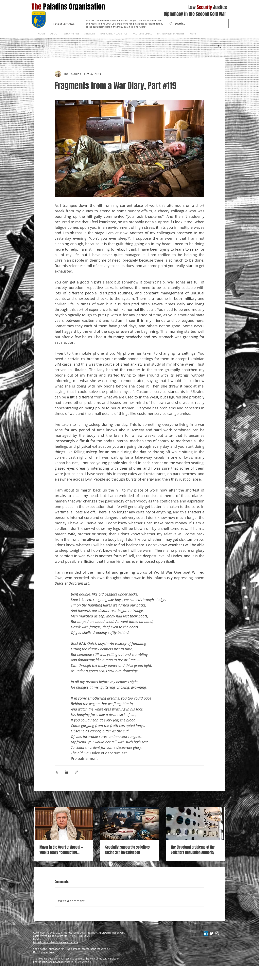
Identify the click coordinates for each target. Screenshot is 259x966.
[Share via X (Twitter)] (56, 772)
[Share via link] (76, 772)
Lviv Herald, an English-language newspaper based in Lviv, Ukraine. (76, 960)
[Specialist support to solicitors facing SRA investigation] (129, 823)
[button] (219, 46)
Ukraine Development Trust (53, 958)
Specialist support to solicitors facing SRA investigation (127, 850)
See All (220, 799)
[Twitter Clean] (211, 933)
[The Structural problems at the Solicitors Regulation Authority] (195, 823)
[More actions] (202, 73)
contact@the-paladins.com (48, 935)
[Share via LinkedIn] (66, 772)
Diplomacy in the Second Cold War (195, 14)
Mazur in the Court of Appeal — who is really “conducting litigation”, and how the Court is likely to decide (62, 850)
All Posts (39, 46)
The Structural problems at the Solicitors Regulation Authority (193, 850)
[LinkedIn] (206, 933)
